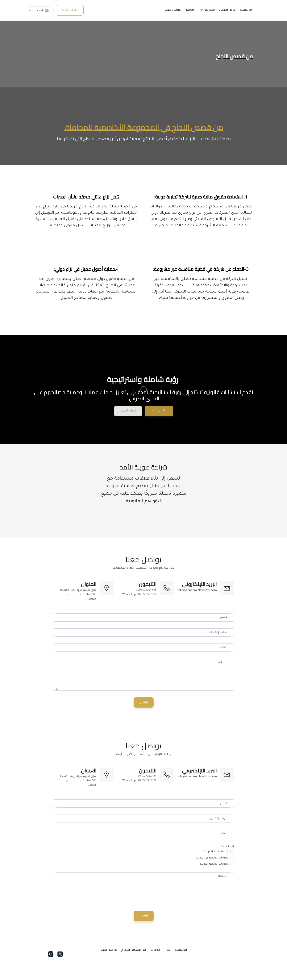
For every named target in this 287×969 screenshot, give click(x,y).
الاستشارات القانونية (216, 851)
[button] (206, 10)
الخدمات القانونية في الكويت (212, 858)
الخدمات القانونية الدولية (214, 864)
